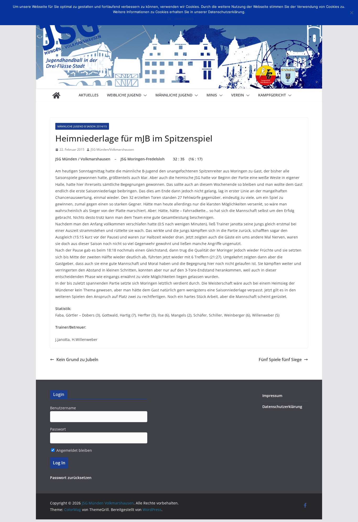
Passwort (58, 429)
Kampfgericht (272, 95)
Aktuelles (89, 95)
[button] (144, 95)
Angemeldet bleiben (73, 450)
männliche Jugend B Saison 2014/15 (82, 126)
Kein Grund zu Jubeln (77, 359)
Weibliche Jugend (124, 95)
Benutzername (63, 407)
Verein (237, 95)
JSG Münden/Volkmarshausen (112, 149)
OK (169, 19)
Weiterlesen (184, 19)
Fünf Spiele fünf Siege (280, 359)
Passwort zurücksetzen (70, 477)
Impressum (272, 395)
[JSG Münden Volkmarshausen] (56, 95)
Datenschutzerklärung (282, 406)
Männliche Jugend (173, 95)
